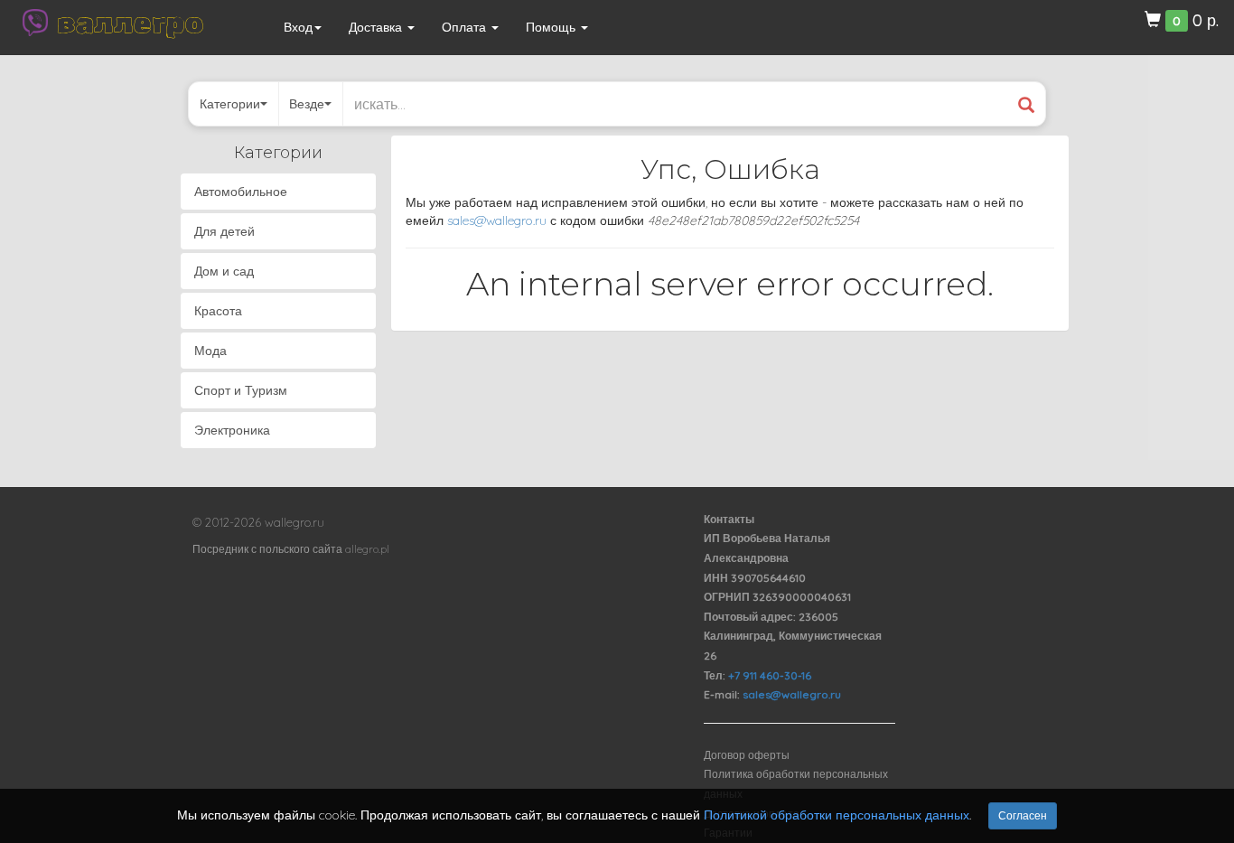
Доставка (377, 27)
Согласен (1022, 815)
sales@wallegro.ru (497, 220)
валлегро (130, 23)
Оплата (466, 27)
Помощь (552, 27)
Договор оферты (747, 755)
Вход (298, 27)
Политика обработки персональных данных (796, 784)
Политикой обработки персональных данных (836, 815)
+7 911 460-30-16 (769, 675)
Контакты (729, 519)
